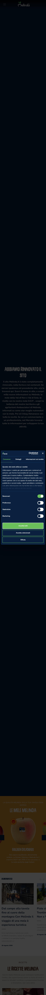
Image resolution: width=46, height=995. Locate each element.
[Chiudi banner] (43, 453)
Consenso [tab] (7, 459)
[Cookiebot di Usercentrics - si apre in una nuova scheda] (29, 453)
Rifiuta (23, 540)
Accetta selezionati (23, 533)
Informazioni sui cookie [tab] (35, 459)
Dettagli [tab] (18, 459)
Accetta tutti (23, 526)
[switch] (40, 503)
